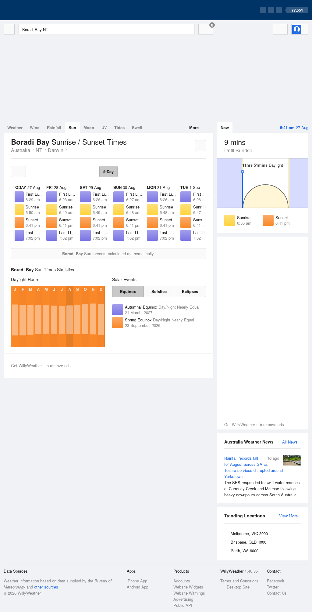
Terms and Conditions (239, 581)
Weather (15, 127)
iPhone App (137, 581)
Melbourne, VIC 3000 (249, 533)
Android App (137, 587)
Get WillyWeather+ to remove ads (254, 424)
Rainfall (54, 127)
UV (104, 127)
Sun (72, 127)
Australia (20, 150)
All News (290, 442)
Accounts (181, 581)
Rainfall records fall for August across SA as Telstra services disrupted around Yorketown (262, 476)
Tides (119, 127)
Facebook (275, 581)
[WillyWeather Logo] (32, 10)
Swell (137, 127)
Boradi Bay (70, 149)
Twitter (272, 587)
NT (39, 150)
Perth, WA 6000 (244, 550)
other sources (46, 587)
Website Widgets (188, 587)
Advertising (183, 599)
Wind (35, 127)
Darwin (55, 150)
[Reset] (178, 29)
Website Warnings (189, 593)
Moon (88, 127)
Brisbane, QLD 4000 (248, 542)
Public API (182, 605)
